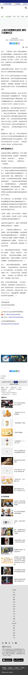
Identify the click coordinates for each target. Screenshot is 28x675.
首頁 (2, 16)
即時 (14, 16)
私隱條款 (23, 667)
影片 (14, 592)
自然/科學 (14, 623)
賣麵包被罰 (14, 387)
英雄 (20, 387)
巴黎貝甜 (11, 389)
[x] (12, 643)
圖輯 (14, 635)
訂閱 (25, 382)
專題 (14, 609)
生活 (14, 616)
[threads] (9, 643)
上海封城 (14, 394)
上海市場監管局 (5, 394)
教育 (14, 630)
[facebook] (6, 643)
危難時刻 (3, 391)
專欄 (14, 606)
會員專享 (8, 16)
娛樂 (14, 633)
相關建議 (4, 667)
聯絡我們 (10, 667)
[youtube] (16, 643)
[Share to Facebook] (10, 43)
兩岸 (26, 16)
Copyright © (5, 669)
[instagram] (3, 643)
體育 (14, 628)
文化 (14, 621)
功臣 (9, 391)
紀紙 (14, 625)
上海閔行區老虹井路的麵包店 (9, 392)
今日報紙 (14, 590)
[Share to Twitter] (12, 43)
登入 (16, 382)
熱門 (18, 16)
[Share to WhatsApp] (17, 43)
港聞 (22, 16)
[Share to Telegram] (14, 43)
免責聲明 (17, 667)
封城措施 (19, 389)
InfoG (14, 604)
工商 (14, 637)
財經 (14, 601)
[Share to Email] (19, 43)
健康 (14, 618)
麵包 (7, 387)
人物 (14, 613)
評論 (14, 611)
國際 (14, 599)
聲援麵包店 (4, 389)
